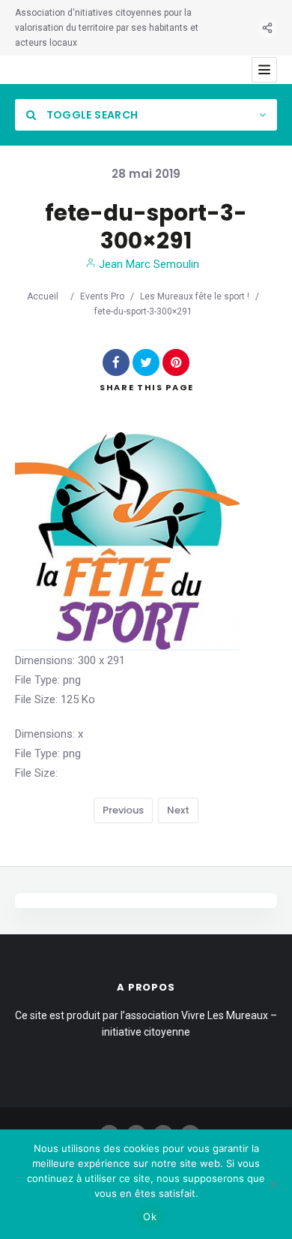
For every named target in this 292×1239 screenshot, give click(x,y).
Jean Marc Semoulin (147, 264)
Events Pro (102, 296)
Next (178, 810)
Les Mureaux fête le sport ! (194, 296)
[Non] (273, 1184)
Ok (149, 1216)
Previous (123, 810)
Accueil (42, 296)
